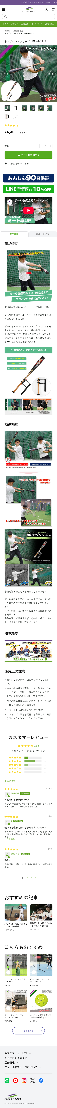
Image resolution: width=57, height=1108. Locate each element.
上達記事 (24, 24)
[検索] (5, 16)
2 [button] (27, 877)
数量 (7, 146)
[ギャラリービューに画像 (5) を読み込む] (41, 108)
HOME (7, 31)
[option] (28, 73)
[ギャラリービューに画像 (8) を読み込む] (16, 116)
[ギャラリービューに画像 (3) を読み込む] (24, 108)
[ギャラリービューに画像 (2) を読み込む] (16, 108)
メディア (14, 24)
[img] (11, 789)
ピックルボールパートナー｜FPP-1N (40, 980)
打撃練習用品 (18, 31)
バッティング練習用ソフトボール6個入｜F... (40, 1016)
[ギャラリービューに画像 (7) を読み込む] (7, 116)
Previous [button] (7, 74)
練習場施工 (49, 24)
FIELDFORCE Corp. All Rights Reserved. (22, 1103)
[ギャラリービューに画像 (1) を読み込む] (7, 108)
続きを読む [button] (11, 839)
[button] (3, 9)
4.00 (36, 746)
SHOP (5, 24)
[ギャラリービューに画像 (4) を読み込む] (32, 108)
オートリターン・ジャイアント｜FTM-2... (15, 1016)
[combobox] (28, 16)
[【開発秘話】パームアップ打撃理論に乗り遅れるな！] (28, 659)
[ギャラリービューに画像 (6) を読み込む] (49, 108)
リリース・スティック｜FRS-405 (15, 980)
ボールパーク (37, 24)
